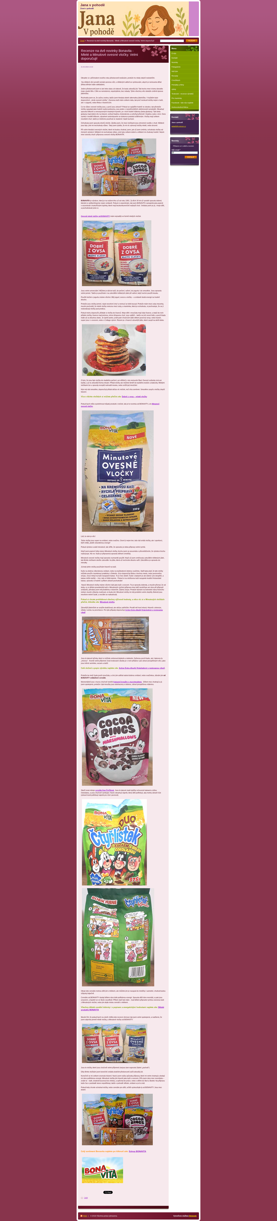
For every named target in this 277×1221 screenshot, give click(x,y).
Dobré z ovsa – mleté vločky (134, 397)
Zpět (86, 1198)
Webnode (193, 1216)
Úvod (82, 41)
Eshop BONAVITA (137, 1151)
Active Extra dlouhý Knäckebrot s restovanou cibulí (142, 668)
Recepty (175, 76)
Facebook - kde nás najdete (182, 103)
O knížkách (176, 80)
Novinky (175, 62)
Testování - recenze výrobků (182, 94)
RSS (85, 1216)
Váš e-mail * (176, 150)
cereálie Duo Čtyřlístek (104, 790)
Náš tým (175, 71)
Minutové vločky (107, 602)
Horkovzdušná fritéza (180, 107)
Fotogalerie (176, 67)
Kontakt (174, 58)
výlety (174, 89)
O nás (174, 53)
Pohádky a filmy (178, 85)
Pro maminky (177, 98)
